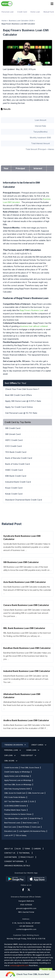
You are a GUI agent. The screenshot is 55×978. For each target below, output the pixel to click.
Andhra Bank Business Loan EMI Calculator (26, 720)
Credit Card (22, 12)
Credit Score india (11, 768)
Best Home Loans (30, 823)
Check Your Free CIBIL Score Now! (32, 974)
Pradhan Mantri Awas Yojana (15, 810)
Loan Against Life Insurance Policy (32, 831)
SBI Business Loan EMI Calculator (21, 562)
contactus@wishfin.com (26, 929)
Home (4, 21)
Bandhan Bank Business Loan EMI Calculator (27, 648)
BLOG (18, 849)
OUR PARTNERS (10, 857)
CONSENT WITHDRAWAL (14, 861)
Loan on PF (8, 835)
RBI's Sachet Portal (26, 912)
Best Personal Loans (12, 823)
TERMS (27, 849)
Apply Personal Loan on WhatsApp (17, 780)
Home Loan (35, 12)
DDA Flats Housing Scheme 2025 (17, 789)
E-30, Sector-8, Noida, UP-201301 (26, 923)
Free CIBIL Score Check (30, 768)
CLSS (32, 801)
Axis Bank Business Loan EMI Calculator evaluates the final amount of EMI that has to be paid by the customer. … (27, 590)
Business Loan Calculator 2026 (21, 21)
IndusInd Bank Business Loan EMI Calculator (26, 671)
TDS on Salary (20, 835)
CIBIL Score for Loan (36, 793)
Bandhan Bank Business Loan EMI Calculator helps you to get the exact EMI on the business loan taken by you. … (27, 656)
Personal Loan (8, 12)
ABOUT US (8, 849)
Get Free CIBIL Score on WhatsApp (18, 785)
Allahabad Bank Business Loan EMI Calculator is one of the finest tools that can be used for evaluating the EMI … (27, 705)
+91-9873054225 (26, 926)
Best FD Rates (24, 827)
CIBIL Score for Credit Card (14, 793)
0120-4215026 (26, 905)
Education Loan (10, 831)
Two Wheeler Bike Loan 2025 (15, 818)
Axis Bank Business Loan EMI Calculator (24, 582)
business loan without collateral (34, 326)
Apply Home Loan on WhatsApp (16, 776)
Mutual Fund (49, 12)
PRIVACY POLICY (27, 857)
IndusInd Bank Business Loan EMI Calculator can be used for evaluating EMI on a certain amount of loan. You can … (26, 679)
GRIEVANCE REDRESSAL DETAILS (17, 866)
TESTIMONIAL (24, 853)
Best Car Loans (10, 827)
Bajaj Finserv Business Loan (32, 310)
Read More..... (34, 965)
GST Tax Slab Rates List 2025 (15, 801)
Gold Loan (36, 827)
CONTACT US (9, 853)
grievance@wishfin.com (26, 908)
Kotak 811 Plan (35, 818)
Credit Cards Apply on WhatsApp (17, 772)
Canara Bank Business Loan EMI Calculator (26, 605)
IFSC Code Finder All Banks (14, 797)
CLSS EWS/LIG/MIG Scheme (15, 806)
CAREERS (37, 849)
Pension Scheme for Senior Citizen (18, 814)
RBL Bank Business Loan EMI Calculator (24, 628)
